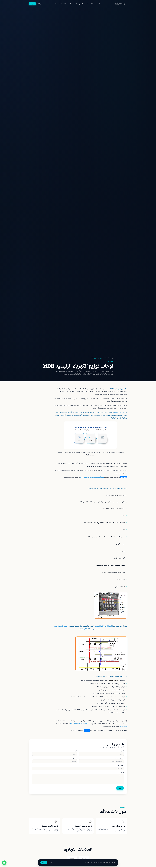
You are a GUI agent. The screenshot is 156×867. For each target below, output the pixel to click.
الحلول (87, 3)
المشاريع (81, 3)
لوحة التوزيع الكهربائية (114, 680)
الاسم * (122, 750)
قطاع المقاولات (62, 3)
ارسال (120, 788)
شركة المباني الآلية (119, 412)
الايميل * (75, 750)
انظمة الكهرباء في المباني (60, 626)
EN (39, 3)
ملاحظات (122, 772)
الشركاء (75, 3)
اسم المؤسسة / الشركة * (119, 758)
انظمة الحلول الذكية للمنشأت (103, 626)
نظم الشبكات (83, 629)
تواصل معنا (32, 3)
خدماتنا (92, 3)
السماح (43, 862)
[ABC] (119, 4)
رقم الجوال (75, 758)
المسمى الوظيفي (120, 765)
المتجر (69, 3)
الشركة (55, 3)
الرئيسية (98, 3)
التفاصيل (50, 862)
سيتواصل (86, 730)
